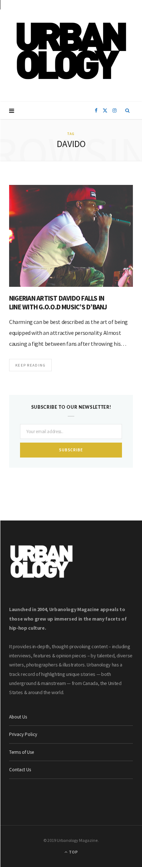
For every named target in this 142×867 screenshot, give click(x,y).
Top (73, 852)
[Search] (127, 110)
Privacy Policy (23, 734)
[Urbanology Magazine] (71, 51)
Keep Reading (30, 365)
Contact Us (20, 770)
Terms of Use (21, 752)
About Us (18, 717)
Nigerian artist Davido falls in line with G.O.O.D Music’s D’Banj (58, 302)
